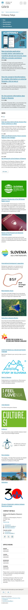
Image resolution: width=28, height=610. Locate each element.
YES (3, 592)
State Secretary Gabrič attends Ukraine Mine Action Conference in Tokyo (13, 122)
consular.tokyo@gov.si (10, 533)
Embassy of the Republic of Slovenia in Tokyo (10, 597)
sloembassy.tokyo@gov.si (10, 526)
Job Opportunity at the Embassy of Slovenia (13, 158)
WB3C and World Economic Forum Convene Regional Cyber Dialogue (13, 136)
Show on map (6, 522)
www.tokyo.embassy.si (10, 527)
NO (8, 592)
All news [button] (5, 171)
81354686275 (8, 525)
